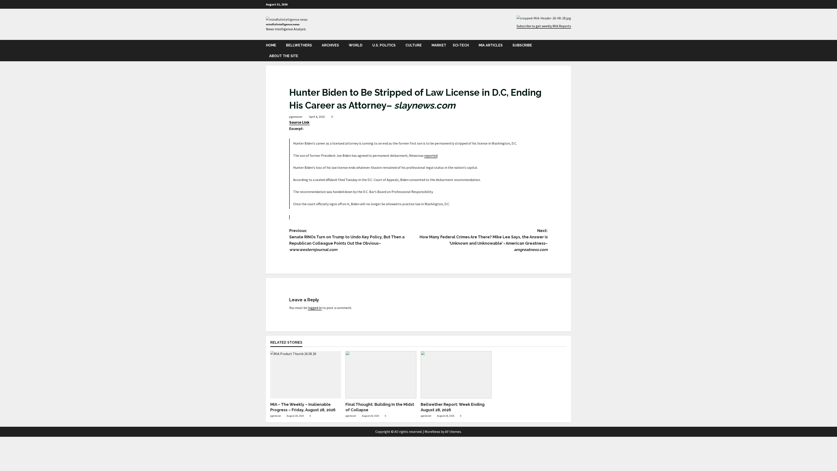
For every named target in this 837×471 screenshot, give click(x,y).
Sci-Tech (461, 45)
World (355, 45)
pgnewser (296, 117)
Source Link (299, 122)
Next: (484, 240)
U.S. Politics (384, 45)
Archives (330, 45)
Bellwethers (299, 45)
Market (439, 45)
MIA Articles (491, 45)
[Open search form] (569, 50)
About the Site (283, 56)
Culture (413, 45)
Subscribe (522, 45)
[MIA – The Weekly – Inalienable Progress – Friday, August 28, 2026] (305, 374)
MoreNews (432, 431)
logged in (315, 307)
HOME (271, 45)
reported (430, 155)
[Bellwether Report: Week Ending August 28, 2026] (456, 374)
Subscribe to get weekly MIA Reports (544, 26)
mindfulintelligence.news (282, 24)
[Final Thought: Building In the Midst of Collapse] (380, 374)
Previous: (347, 240)
